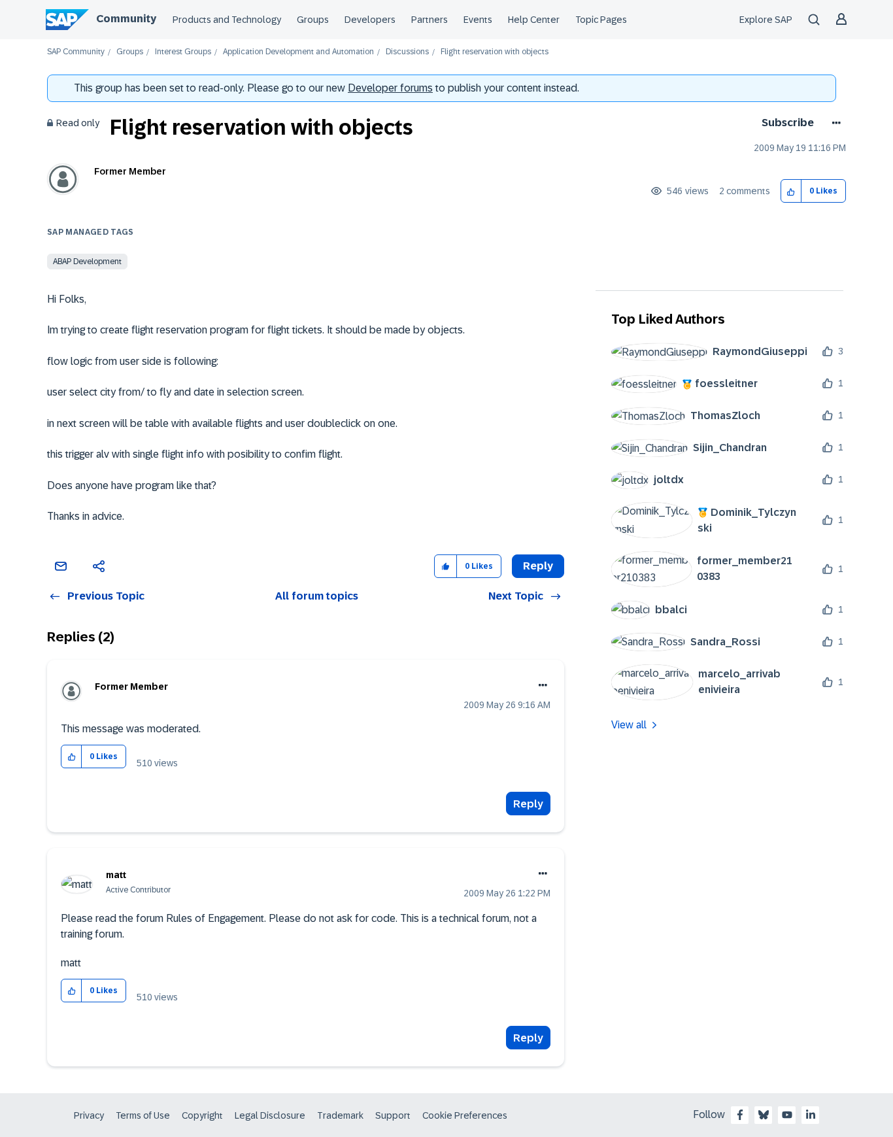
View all (629, 724)
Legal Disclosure (270, 1115)
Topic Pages (601, 19)
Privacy (89, 1115)
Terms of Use (143, 1115)
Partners (429, 19)
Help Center (534, 19)
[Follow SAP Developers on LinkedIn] (810, 1115)
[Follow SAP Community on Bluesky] (763, 1115)
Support (393, 1115)
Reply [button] (538, 565)
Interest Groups (183, 52)
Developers (370, 19)
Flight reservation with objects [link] (494, 52)
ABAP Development (87, 261)
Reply (528, 803)
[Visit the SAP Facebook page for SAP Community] (740, 1115)
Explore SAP (765, 19)
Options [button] (834, 123)
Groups (313, 19)
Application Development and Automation (298, 52)
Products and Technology (227, 19)
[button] (791, 191)
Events (477, 19)
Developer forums (390, 87)
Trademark (340, 1115)
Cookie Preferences (464, 1115)
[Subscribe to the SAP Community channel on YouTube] (787, 1115)
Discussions (407, 52)
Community (126, 18)
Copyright (202, 1115)
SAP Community (76, 52)
